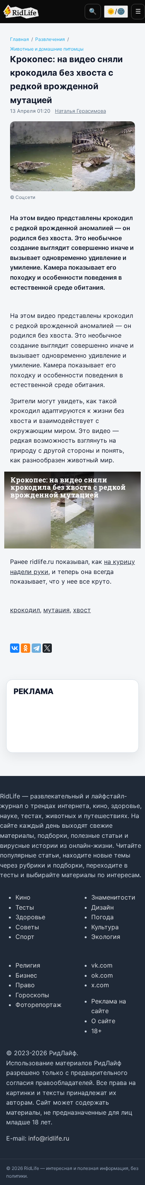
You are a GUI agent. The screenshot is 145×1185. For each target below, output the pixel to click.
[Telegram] (36, 648)
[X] (47, 648)
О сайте (103, 1021)
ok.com (102, 975)
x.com (100, 985)
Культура (105, 927)
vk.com (102, 965)
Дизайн (102, 907)
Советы (27, 927)
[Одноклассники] (25, 648)
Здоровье (30, 917)
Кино (23, 897)
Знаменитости (113, 897)
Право (25, 985)
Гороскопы (32, 995)
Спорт (24, 937)
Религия (27, 965)
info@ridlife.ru (48, 1138)
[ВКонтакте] (14, 648)
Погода (102, 917)
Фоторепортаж (38, 1004)
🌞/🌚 (116, 11)
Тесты (24, 907)
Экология (105, 937)
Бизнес (26, 975)
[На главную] (19, 12)
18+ (96, 1031)
